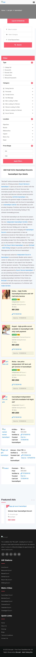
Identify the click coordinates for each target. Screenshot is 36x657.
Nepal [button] (4, 140)
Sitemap (3, 629)
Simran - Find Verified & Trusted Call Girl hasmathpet (15, 455)
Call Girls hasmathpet (19, 197)
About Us (4, 626)
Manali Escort (5, 573)
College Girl (8, 67)
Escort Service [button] (9, 113)
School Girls (8, 75)
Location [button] (6, 119)
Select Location (12, 29)
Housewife (8, 70)
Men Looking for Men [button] (11, 101)
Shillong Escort (5, 583)
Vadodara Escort (6, 607)
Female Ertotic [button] (9, 94)
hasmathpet (18, 10)
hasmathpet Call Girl (10, 205)
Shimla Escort (5, 576)
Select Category (13, 34)
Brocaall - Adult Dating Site (24, 652)
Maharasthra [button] (6, 130)
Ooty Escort (4, 567)
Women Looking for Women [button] (13, 110)
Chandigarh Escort (6, 610)
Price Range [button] (7, 146)
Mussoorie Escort (6, 570)
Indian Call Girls (5, 286)
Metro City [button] (6, 137)
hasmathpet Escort (7, 595)
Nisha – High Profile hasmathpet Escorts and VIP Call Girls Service (22, 293)
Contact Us (4, 638)
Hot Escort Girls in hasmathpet (13, 245)
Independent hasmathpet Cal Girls (17, 222)
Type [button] (4, 62)
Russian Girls (8, 72)
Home (3, 10)
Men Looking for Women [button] (12, 104)
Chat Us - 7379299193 (19, 318)
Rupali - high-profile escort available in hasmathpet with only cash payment (22, 328)
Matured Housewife (10, 78)
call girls (9, 10)
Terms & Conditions (7, 635)
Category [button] (6, 83)
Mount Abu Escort (6, 580)
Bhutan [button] (5, 127)
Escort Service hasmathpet (24, 270)
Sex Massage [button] (9, 98)
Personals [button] (8, 91)
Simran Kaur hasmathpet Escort (15, 511)
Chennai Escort (5, 604)
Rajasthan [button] (6, 124)
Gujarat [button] (5, 134)
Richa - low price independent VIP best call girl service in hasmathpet (21, 364)
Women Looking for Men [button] (12, 107)
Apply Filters (18, 161)
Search (19, 45)
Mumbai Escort (5, 598)
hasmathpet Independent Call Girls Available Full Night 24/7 (23, 399)
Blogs (3, 632)
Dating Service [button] (9, 88)
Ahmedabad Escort (6, 601)
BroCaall (3, 280)
